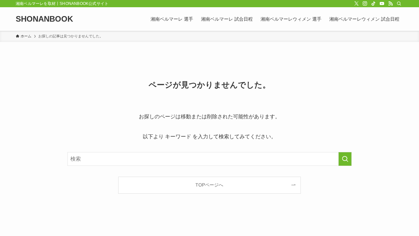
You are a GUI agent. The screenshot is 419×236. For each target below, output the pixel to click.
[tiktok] (373, 3)
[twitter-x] (356, 3)
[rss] (390, 3)
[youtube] (382, 3)
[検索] (399, 3)
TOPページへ (209, 184)
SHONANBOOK (44, 19)
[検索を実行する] (345, 159)
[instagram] (365, 3)
